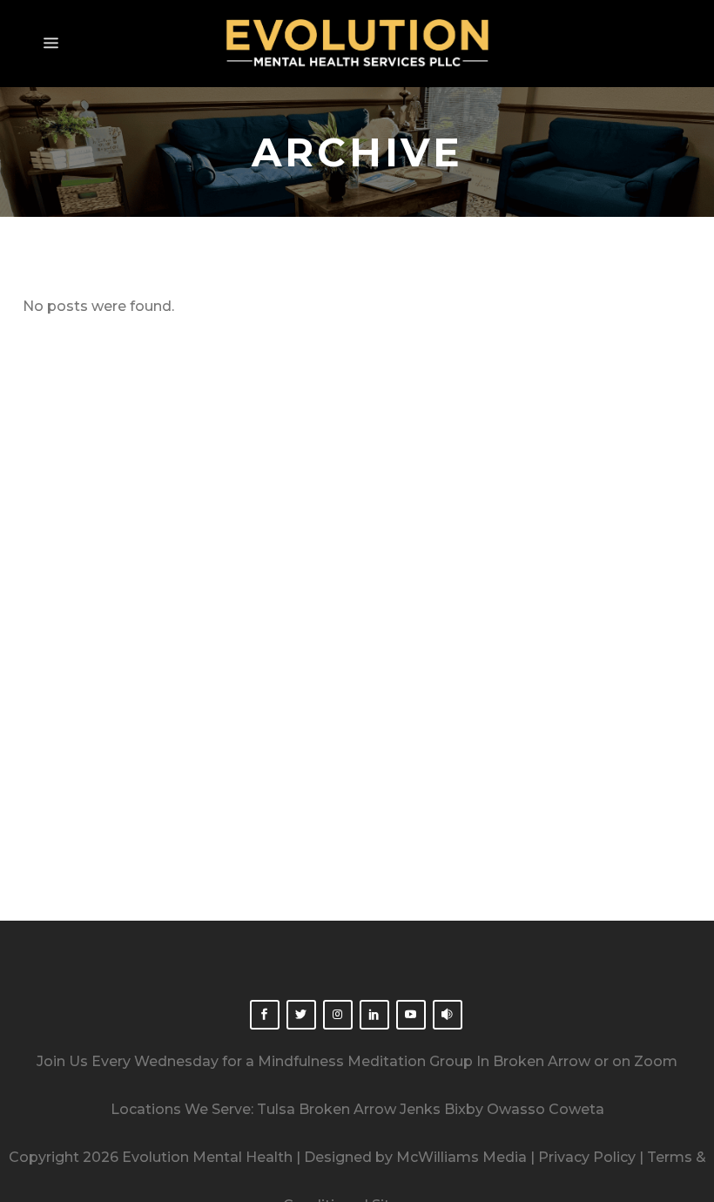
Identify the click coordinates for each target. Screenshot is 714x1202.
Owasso (516, 1109)
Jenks (420, 1109)
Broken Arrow (347, 1109)
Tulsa (276, 1109)
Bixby (463, 1109)
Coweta (576, 1109)
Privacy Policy (587, 1157)
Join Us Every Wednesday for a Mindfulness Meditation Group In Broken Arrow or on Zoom (357, 1061)
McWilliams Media (461, 1157)
